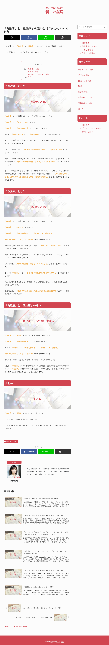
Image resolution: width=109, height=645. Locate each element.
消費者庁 (85, 43)
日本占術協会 (87, 50)
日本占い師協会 (88, 53)
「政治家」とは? (32, 72)
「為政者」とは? (32, 69)
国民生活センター (89, 46)
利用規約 (85, 125)
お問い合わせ (87, 132)
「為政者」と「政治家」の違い (38, 74)
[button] (63, 37)
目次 (34, 64)
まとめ (28, 77)
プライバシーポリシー (91, 128)
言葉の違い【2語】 (11, 441)
